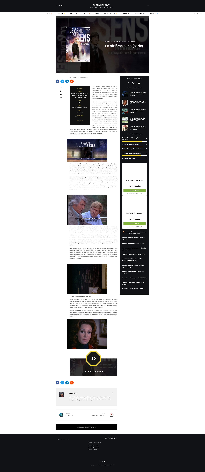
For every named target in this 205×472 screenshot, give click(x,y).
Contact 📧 (154, 13)
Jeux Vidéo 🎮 (139, 13)
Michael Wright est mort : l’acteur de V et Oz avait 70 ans (138, 102)
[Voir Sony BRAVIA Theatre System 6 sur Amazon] (134, 204)
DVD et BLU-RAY (122, 41)
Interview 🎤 (74, 13)
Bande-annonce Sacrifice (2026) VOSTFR (133, 243)
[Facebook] (57, 5)
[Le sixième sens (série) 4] (93, 210)
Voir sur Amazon (134, 190)
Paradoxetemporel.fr (93, 447)
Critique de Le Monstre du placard (131, 153)
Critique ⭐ (61, 13)
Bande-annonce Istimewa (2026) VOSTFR (133, 254)
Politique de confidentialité (62, 439)
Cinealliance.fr (101, 5)
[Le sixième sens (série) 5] (93, 279)
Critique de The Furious (128, 158)
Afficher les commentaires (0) (85, 427)
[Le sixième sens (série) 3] (93, 150)
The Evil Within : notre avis (98, 414)
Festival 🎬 (126, 13)
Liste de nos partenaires (94, 442)
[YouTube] (62, 5)
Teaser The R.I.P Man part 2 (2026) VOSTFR (134, 278)
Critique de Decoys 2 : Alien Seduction (133, 149)
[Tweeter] (62, 81)
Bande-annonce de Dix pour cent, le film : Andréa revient (138, 111)
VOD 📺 (97, 13)
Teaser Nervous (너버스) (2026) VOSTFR (133, 288)
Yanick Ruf (110, 41)
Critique (116, 41)
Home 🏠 (49, 13)
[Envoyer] (72, 81)
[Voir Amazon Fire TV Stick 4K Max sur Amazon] (134, 171)
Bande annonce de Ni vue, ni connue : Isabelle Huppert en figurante (138, 128)
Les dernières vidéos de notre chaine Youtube (135, 233)
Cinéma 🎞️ (87, 13)
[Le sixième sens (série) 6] (93, 334)
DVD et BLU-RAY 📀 (110, 13)
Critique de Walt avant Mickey (130, 144)
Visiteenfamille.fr (92, 449)
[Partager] (57, 81)
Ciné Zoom (91, 444)
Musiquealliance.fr (93, 445)
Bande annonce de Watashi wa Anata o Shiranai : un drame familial (137, 119)
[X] (59, 5)
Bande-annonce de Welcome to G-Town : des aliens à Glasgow (138, 94)
